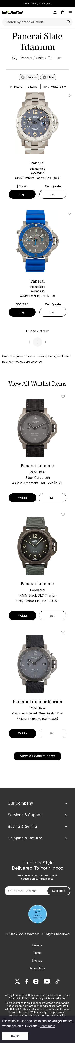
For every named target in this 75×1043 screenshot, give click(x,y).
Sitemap (37, 960)
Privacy (37, 945)
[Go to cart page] (63, 12)
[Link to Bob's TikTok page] (57, 981)
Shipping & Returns (25, 838)
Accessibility (37, 968)
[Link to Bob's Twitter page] (17, 981)
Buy (22, 194)
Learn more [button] (47, 1026)
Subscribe (58, 890)
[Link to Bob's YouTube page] (47, 981)
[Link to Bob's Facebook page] (27, 981)
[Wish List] (63, 396)
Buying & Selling (22, 826)
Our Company (20, 803)
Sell (52, 194)
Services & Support (25, 814)
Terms (37, 952)
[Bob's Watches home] (12, 12)
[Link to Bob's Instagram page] (36, 981)
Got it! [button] (15, 1036)
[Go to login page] (55, 12)
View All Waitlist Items (37, 756)
